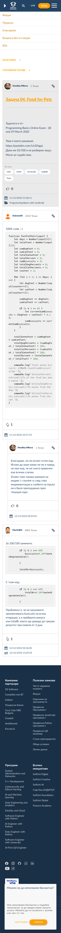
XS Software (11, 689)
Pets (9, 178)
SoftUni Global (40, 800)
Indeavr (9, 700)
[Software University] (13, 6)
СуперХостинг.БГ (14, 695)
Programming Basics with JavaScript (27, 203)
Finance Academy (42, 806)
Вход (44, 6)
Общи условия (41, 744)
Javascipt (31, 172)
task (9, 172)
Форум (7, 15)
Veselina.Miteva (20, 86)
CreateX (9, 718)
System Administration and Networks (15, 774)
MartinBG (17, 530)
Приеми (38, 922)
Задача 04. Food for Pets (29, 100)
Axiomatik (17, 216)
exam (19, 172)
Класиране (9, 30)
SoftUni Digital (40, 774)
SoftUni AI (38, 785)
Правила (8, 23)
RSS (5, 45)
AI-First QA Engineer (15, 848)
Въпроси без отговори (16, 38)
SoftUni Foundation (43, 795)
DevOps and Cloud (15, 811)
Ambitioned (11, 723)
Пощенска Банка (14, 705)
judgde (45, 172)
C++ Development (14, 781)
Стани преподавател (44, 739)
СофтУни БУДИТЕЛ (43, 790)
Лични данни (40, 749)
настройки (21, 922)
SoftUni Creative (41, 779)
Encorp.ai (10, 729)
